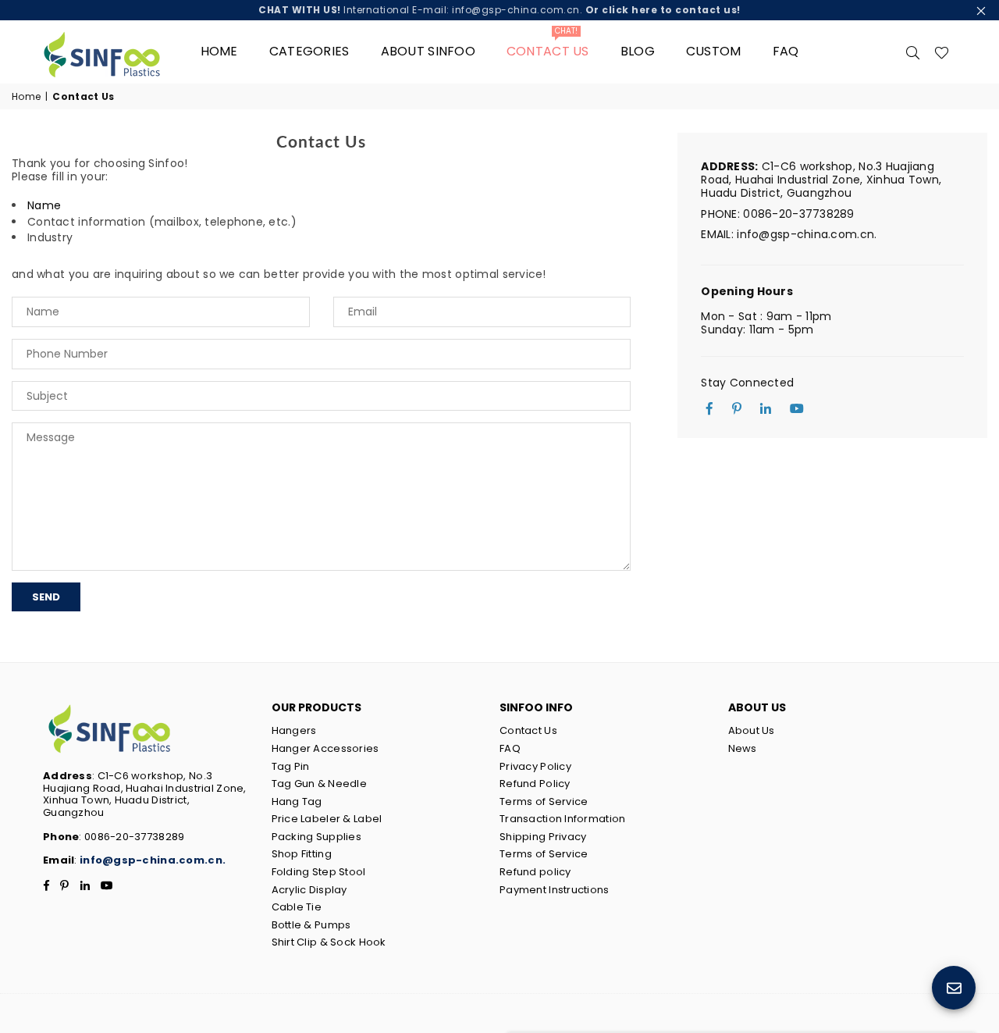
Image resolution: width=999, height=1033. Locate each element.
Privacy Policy (535, 766)
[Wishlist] (941, 51)
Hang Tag (297, 801)
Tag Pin (291, 766)
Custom (713, 51)
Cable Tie (297, 906)
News (742, 748)
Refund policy (535, 871)
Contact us (548, 45)
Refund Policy (535, 783)
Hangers (294, 730)
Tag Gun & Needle (319, 783)
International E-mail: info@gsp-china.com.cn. (499, 9)
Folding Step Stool (319, 871)
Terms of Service (544, 801)
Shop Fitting (302, 853)
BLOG (637, 51)
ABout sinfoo (428, 51)
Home (219, 51)
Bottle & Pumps (311, 924)
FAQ (786, 51)
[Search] (913, 51)
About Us (751, 730)
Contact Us (528, 730)
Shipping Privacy (543, 836)
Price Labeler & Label (327, 818)
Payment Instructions (555, 889)
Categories (309, 51)
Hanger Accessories (325, 748)
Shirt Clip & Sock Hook (329, 942)
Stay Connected (747, 383)
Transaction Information (562, 818)
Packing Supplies (316, 836)
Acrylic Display (309, 889)
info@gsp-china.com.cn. (153, 860)
